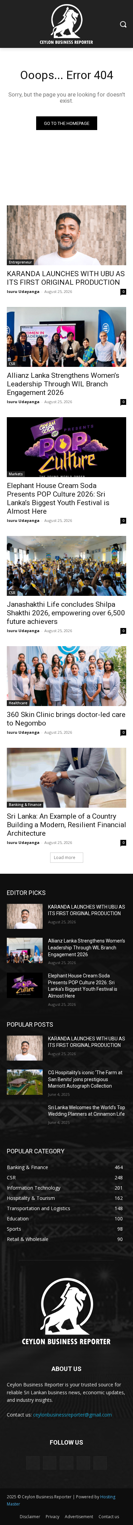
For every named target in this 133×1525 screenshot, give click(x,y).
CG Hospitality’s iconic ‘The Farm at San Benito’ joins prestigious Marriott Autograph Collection (85, 1079)
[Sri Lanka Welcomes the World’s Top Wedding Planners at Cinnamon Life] (25, 1117)
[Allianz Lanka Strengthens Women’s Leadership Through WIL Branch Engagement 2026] (66, 337)
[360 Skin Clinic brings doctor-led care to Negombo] (66, 676)
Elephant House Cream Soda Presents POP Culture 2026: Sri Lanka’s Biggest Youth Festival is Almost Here (58, 498)
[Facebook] (49, 1463)
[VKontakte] (100, 1463)
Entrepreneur (20, 262)
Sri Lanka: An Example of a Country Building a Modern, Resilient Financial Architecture (66, 824)
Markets (16, 474)
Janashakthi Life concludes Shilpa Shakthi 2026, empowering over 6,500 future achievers (66, 613)
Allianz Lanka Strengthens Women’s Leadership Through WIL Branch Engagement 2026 (63, 384)
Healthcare (18, 703)
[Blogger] (33, 1463)
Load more (64, 857)
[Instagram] (83, 1463)
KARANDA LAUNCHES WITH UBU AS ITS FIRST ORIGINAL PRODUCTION (66, 278)
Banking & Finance (25, 804)
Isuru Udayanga (23, 291)
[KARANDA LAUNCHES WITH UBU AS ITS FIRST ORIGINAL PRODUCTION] (66, 235)
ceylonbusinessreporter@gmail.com (72, 1414)
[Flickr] (66, 1463)
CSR (12, 363)
